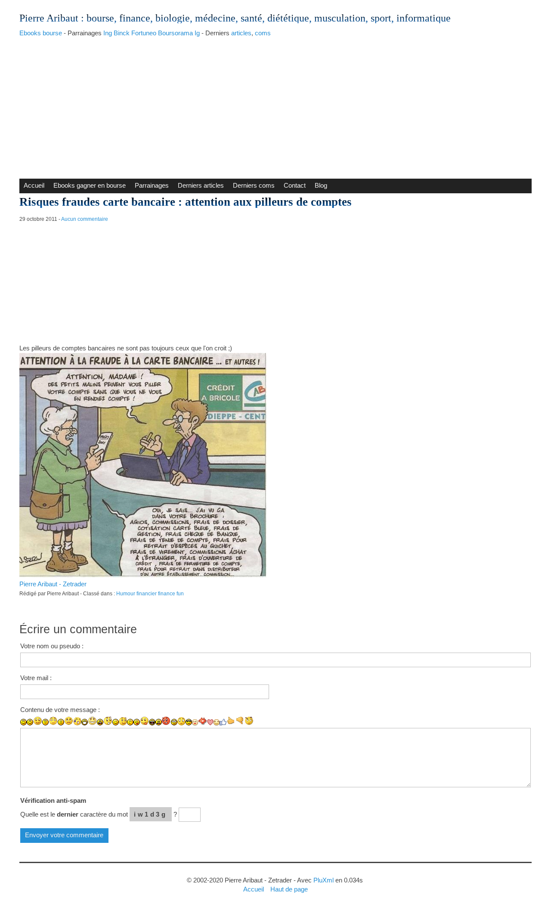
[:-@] (166, 720)
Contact (295, 185)
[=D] (92, 720)
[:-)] (30, 722)
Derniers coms (254, 185)
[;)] (115, 722)
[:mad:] (158, 722)
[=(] (68, 720)
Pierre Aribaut (48, 18)
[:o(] (77, 721)
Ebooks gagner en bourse (89, 185)
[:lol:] (152, 722)
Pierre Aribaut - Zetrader (53, 584)
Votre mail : (36, 677)
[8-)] (181, 721)
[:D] (84, 722)
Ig (197, 33)
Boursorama (175, 33)
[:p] (144, 720)
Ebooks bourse (40, 33)
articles (241, 33)
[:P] (136, 722)
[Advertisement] (275, 105)
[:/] (130, 722)
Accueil (34, 185)
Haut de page (289, 889)
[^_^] (217, 722)
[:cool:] (189, 722)
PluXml (323, 880)
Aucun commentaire (84, 219)
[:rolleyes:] (174, 722)
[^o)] (249, 720)
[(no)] (240, 720)
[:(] (61, 722)
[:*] (195, 722)
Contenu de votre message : (60, 709)
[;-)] (123, 721)
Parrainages (152, 185)
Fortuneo (143, 33)
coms (263, 33)
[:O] (107, 720)
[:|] (45, 722)
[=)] (37, 720)
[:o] (100, 722)
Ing (107, 33)
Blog (321, 185)
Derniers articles (201, 185)
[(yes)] (230, 720)
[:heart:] (210, 722)
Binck (122, 33)
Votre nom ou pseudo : (52, 646)
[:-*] (202, 720)
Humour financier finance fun (150, 594)
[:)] (23, 722)
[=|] (53, 720)
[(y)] (223, 722)
